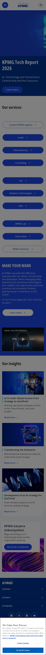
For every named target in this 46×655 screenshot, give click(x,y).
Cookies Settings (23, 643)
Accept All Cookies (23, 650)
